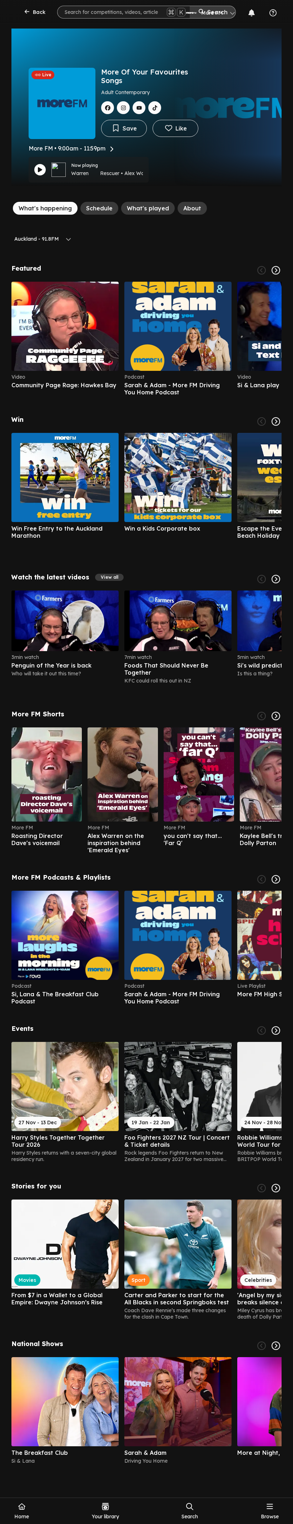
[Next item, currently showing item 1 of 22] (276, 716)
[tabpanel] (146, 864)
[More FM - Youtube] (139, 107)
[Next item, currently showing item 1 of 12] (276, 879)
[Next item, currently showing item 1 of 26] (276, 421)
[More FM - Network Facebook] (107, 107)
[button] (109, 577)
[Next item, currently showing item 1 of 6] (276, 270)
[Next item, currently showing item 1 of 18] (276, 1188)
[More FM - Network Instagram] (123, 107)
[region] (146, 339)
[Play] (40, 169)
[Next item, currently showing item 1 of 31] (276, 1030)
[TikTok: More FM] (154, 107)
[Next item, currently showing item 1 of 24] (276, 579)
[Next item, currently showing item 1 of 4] (276, 1345)
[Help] (273, 12)
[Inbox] (251, 12)
